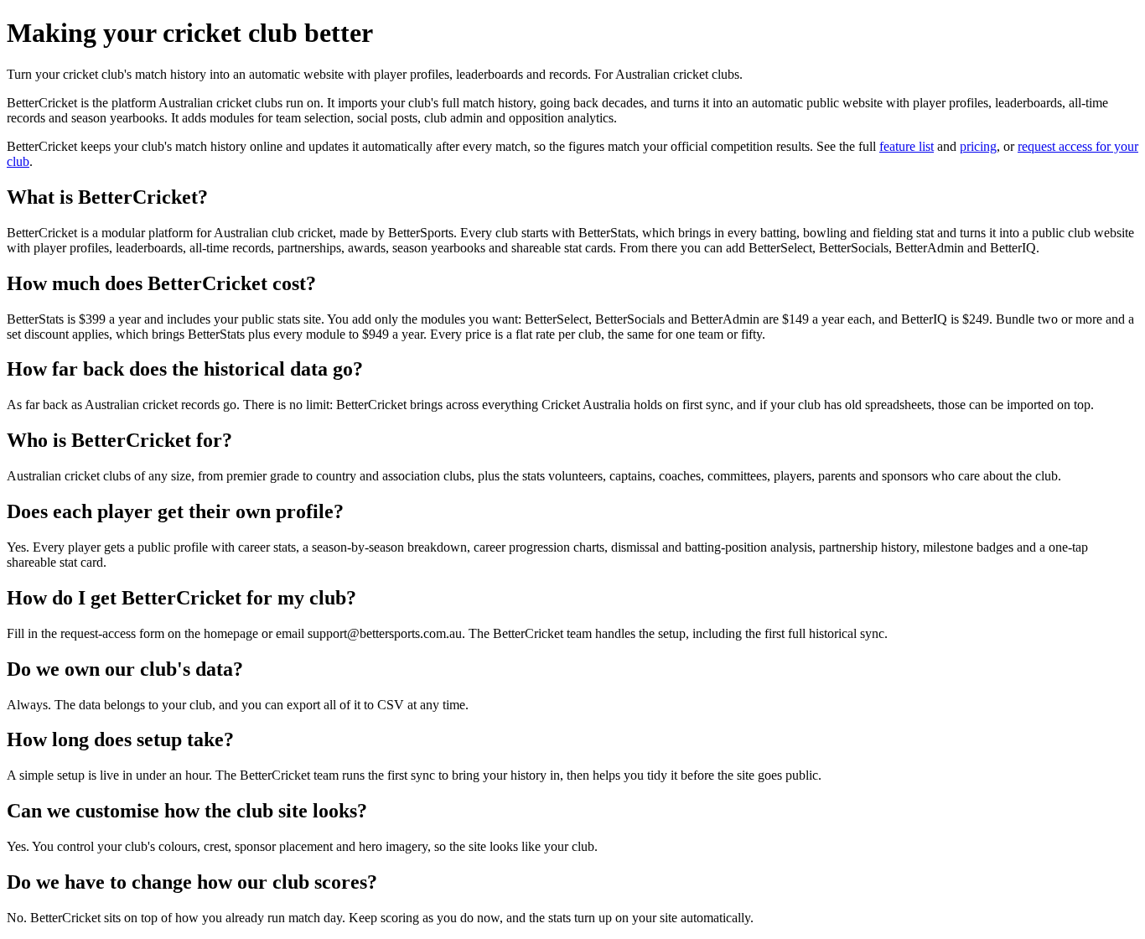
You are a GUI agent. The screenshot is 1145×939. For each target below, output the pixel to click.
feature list (906, 146)
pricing (978, 146)
